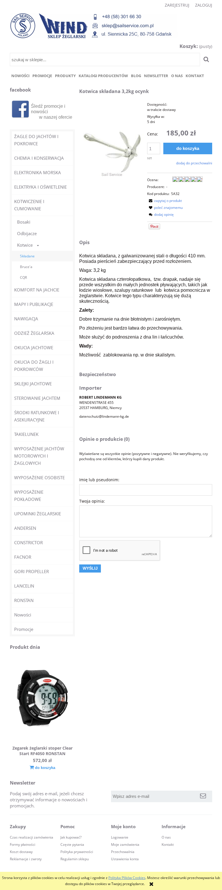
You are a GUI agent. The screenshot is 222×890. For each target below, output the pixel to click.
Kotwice (25, 245)
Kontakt (168, 844)
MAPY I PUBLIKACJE (33, 304)
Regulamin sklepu (74, 858)
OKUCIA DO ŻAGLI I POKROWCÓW (33, 365)
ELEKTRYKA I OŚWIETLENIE (40, 187)
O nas (166, 837)
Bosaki (23, 222)
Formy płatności (22, 844)
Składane (27, 256)
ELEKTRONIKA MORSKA (37, 172)
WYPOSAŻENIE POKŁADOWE (28, 495)
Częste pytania (72, 844)
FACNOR (22, 557)
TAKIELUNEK (26, 434)
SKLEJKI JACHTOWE (33, 384)
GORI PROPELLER (31, 571)
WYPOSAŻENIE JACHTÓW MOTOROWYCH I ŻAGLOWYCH (39, 456)
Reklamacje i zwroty (26, 858)
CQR (23, 277)
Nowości (22, 615)
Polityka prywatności (76, 851)
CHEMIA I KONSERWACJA (39, 158)
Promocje (23, 629)
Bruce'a (26, 266)
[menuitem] (20, 76)
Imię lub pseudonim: (99, 479)
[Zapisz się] (203, 796)
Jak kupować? (71, 837)
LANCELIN (24, 586)
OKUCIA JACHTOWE (33, 347)
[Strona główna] (94, 25)
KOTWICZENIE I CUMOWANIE (29, 204)
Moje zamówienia (125, 844)
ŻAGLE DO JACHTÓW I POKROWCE (36, 139)
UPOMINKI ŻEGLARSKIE (37, 513)
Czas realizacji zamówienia (31, 837)
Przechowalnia (122, 851)
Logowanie (119, 837)
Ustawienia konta (125, 858)
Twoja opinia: (92, 501)
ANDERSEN (25, 528)
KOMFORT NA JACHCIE (36, 290)
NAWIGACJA (26, 319)
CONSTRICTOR (28, 542)
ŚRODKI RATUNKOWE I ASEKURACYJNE (36, 416)
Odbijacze (27, 233)
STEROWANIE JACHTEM (37, 398)
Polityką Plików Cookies (126, 877)
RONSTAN (24, 600)
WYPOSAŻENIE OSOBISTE (39, 477)
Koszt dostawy (21, 851)
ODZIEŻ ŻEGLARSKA (34, 333)
